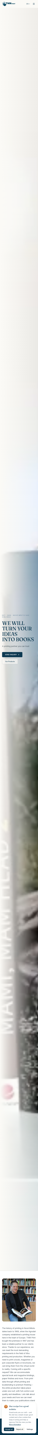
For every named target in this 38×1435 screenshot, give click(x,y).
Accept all (9, 1429)
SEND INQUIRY (11, 654)
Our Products (10, 661)
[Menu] (34, 4)
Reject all (19, 1429)
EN (27, 4)
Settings (30, 1429)
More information (15, 1424)
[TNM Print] (8, 4)
